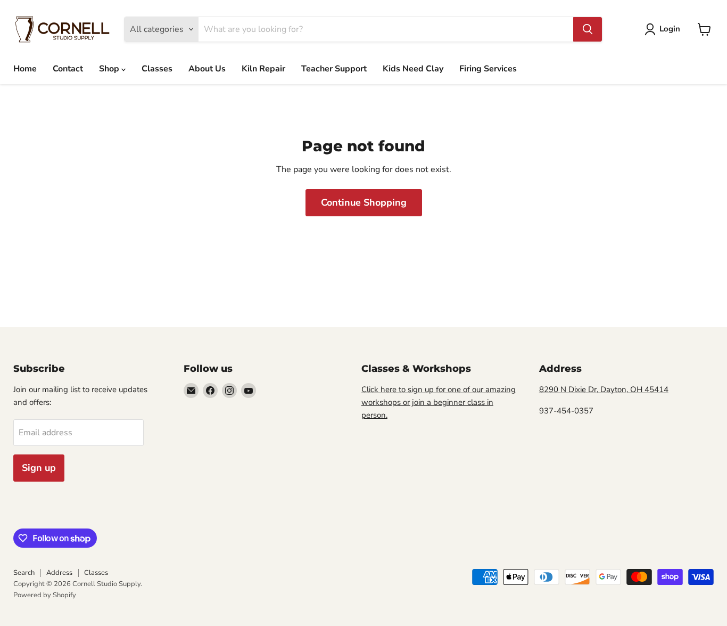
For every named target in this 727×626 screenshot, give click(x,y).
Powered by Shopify (44, 595)
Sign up (39, 467)
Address (59, 573)
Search (24, 573)
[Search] (587, 29)
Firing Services (488, 69)
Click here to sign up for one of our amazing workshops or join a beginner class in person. (438, 402)
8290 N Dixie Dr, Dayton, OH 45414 (603, 389)
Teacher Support (334, 69)
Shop (110, 69)
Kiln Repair (263, 69)
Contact (68, 69)
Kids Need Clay (413, 69)
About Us (207, 69)
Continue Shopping (364, 202)
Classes (157, 69)
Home (25, 69)
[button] (664, 29)
